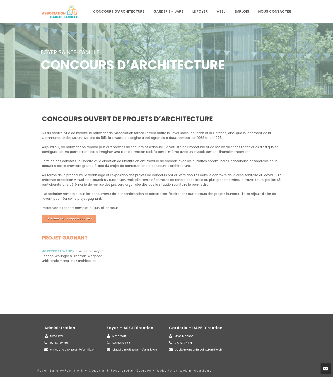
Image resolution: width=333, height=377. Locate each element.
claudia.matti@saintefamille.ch (134, 349)
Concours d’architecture (118, 11)
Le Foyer (200, 11)
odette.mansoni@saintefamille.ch (198, 349)
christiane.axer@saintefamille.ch (73, 349)
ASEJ (221, 11)
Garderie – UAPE (168, 11)
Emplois (241, 11)
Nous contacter (274, 11)
